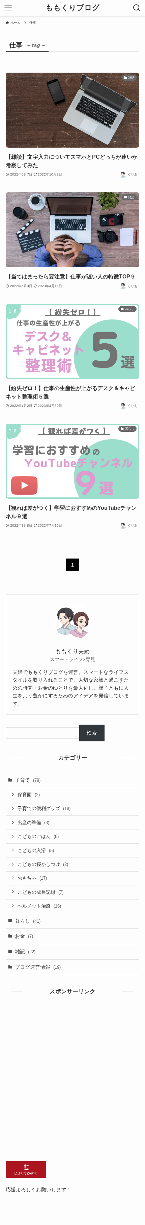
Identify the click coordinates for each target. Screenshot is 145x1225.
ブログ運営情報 (38, 967)
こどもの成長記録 (40, 892)
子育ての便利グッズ (44, 808)
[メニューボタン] (8, 8)
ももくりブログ (73, 8)
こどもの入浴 (36, 850)
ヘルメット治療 (39, 906)
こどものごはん (38, 836)
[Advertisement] (72, 1078)
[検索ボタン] (137, 8)
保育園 (29, 794)
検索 (92, 733)
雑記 (25, 951)
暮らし (27, 921)
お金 (24, 936)
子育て (27, 780)
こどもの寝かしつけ (43, 864)
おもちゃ (32, 878)
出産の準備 (33, 822)
